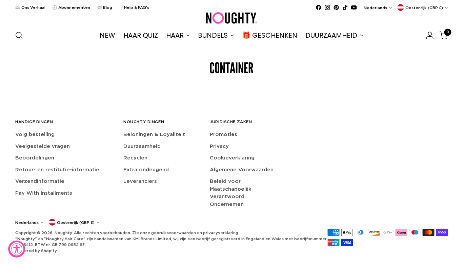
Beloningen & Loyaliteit (154, 134)
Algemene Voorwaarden (242, 169)
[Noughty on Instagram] (327, 7)
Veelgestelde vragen (42, 146)
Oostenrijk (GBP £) (424, 7)
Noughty (63, 232)
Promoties (223, 134)
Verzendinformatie (39, 181)
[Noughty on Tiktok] (345, 7)
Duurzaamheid (142, 146)
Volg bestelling (35, 134)
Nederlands (375, 7)
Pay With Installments (43, 193)
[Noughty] (231, 18)
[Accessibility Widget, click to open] (16, 249)
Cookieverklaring (232, 157)
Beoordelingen (34, 157)
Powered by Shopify (36, 250)
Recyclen (135, 157)
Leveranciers (140, 181)
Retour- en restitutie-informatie (57, 169)
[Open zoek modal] (19, 35)
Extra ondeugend (146, 169)
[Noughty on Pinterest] (336, 7)
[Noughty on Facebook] (319, 7)
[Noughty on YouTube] (354, 7)
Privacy (219, 146)
